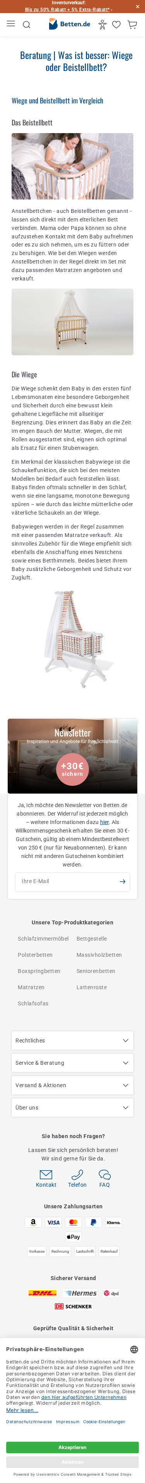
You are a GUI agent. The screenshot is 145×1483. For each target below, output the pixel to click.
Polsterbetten (35, 955)
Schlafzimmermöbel (43, 939)
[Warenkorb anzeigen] (133, 25)
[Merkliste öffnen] (117, 25)
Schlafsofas (33, 1003)
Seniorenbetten (96, 971)
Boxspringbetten (39, 971)
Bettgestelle (92, 939)
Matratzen (31, 987)
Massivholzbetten (99, 955)
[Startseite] (69, 25)
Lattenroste (92, 987)
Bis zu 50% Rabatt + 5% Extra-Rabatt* (67, 9)
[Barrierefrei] (103, 25)
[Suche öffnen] (27, 25)
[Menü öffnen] (12, 25)
